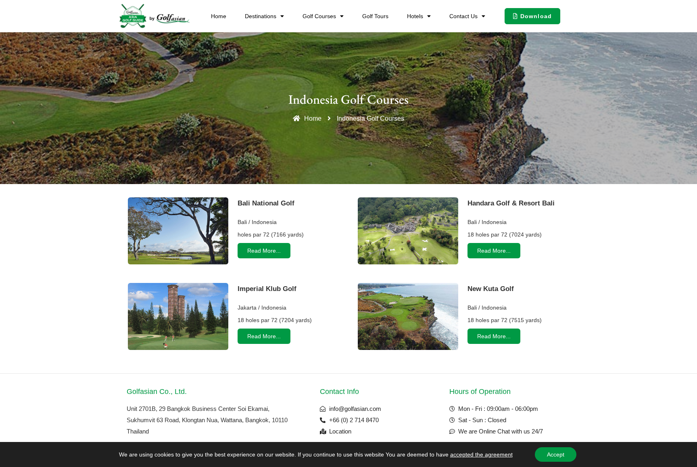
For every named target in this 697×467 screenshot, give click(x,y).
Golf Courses (319, 16)
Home (218, 16)
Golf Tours (375, 16)
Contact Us (463, 16)
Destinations (260, 16)
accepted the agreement (481, 454)
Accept (555, 454)
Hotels (415, 16)
